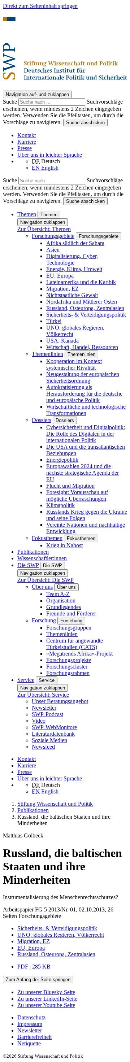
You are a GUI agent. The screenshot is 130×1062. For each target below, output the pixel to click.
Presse (24, 148)
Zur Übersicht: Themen (44, 229)
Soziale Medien (49, 740)
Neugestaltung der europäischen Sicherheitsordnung (82, 377)
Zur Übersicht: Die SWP (45, 580)
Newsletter (44, 708)
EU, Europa (60, 276)
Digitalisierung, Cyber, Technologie (72, 259)
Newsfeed (43, 747)
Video (39, 721)
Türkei (53, 321)
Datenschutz (31, 1017)
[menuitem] (72, 1017)
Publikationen (33, 552)
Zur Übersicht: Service (43, 695)
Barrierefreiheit (34, 1037)
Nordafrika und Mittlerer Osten (81, 302)
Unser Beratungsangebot (60, 701)
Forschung (44, 620)
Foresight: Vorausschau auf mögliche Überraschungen (77, 495)
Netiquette (29, 1043)
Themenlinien (47, 354)
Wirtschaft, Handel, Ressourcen (82, 347)
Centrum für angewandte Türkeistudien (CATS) (74, 643)
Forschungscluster (66, 666)
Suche (10, 102)
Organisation (60, 600)
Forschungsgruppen (68, 627)
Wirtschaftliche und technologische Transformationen (86, 410)
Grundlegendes (63, 607)
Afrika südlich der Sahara (75, 243)
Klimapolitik (60, 505)
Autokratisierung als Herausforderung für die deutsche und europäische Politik (84, 393)
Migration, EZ (62, 289)
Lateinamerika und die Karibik (81, 282)
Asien (53, 250)
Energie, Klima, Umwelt (74, 269)
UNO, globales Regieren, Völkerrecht (60, 935)
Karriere (26, 142)
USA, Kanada (62, 341)
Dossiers (41, 420)
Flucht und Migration (70, 486)
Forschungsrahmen (68, 673)
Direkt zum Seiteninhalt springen (40, 6)
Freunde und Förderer (71, 613)
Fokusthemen (47, 538)
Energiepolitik (62, 460)
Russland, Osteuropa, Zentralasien (85, 308)
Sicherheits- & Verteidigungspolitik (86, 315)
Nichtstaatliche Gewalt (72, 295)
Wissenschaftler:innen (42, 558)
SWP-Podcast (47, 714)
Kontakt (26, 135)
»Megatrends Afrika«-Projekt (79, 653)
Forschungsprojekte (68, 660)
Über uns (42, 587)
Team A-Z (58, 594)
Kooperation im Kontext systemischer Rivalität (74, 364)
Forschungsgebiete (53, 236)
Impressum (29, 1024)
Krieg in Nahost (64, 545)
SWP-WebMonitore (54, 727)
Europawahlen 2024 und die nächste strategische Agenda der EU (82, 472)
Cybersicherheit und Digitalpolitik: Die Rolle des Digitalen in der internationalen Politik (85, 433)
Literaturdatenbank (53, 734)
